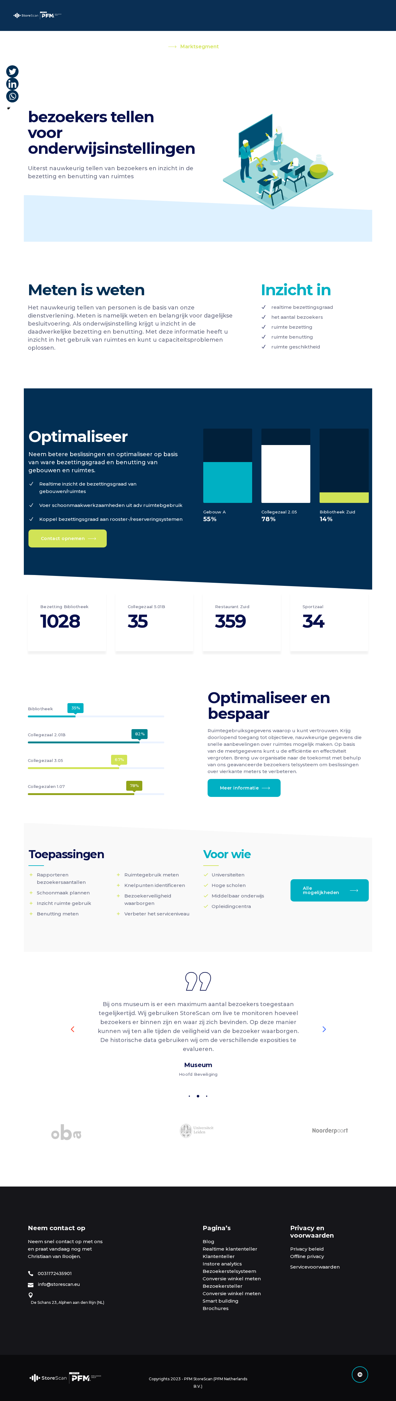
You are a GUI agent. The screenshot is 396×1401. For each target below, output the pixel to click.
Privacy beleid (307, 1249)
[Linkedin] (12, 84)
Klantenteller (219, 1256)
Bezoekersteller (223, 1286)
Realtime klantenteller (230, 1249)
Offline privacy (307, 1256)
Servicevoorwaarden (315, 1267)
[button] (189, 1095)
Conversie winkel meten (232, 1279)
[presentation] (72, 1029)
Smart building (221, 1301)
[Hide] (8, 108)
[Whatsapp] (12, 96)
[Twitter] (12, 71)
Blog (208, 1241)
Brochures (216, 1308)
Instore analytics (222, 1264)
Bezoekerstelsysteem (229, 1271)
